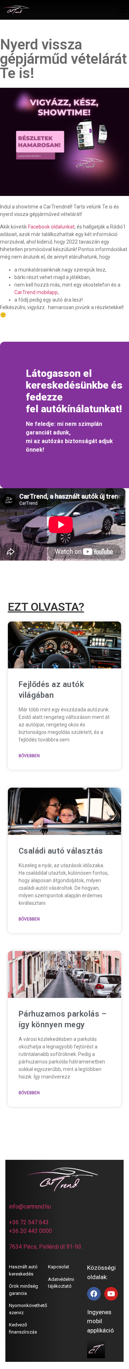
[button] (122, 10)
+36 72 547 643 (29, 1222)
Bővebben (29, 755)
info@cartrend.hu (30, 1206)
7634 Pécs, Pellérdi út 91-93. (45, 1246)
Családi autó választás (61, 850)
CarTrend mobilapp (36, 292)
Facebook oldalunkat (51, 227)
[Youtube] (111, 1294)
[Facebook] (94, 1294)
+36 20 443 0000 (30, 1231)
